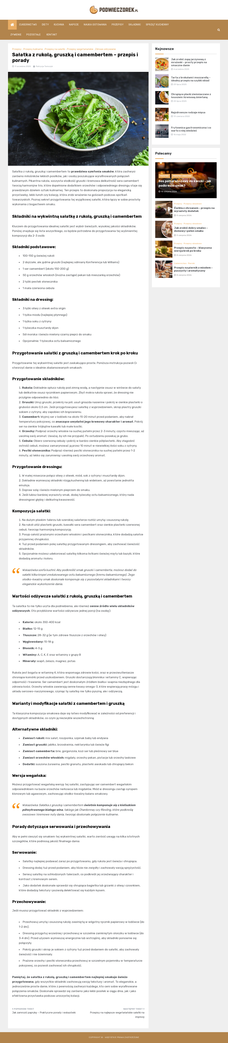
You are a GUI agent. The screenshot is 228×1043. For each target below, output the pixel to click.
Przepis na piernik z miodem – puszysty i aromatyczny (193, 269)
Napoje (74, 24)
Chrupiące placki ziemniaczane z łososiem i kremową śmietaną (191, 96)
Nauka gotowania (95, 24)
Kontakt (52, 34)
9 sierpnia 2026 (184, 215)
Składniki (135, 24)
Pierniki (191, 263)
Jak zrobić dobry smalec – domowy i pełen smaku (191, 229)
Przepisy (118, 24)
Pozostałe (33, 34)
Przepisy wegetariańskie (80, 49)
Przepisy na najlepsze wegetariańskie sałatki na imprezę (117, 1014)
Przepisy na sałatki (55, 49)
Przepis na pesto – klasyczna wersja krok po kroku (193, 249)
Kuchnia (59, 24)
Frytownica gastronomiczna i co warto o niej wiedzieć (191, 129)
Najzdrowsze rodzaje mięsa (188, 112)
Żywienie (16, 34)
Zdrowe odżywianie (105, 49)
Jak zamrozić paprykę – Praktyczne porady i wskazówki (44, 1012)
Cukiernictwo (28, 24)
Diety (45, 24)
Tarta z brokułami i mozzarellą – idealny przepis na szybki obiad (190, 79)
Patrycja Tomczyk (44, 66)
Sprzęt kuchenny (157, 24)
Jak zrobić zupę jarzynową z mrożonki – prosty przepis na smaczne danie (189, 62)
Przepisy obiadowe (182, 176)
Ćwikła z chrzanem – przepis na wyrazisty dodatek (194, 210)
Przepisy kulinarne (33, 49)
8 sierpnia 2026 (184, 255)
